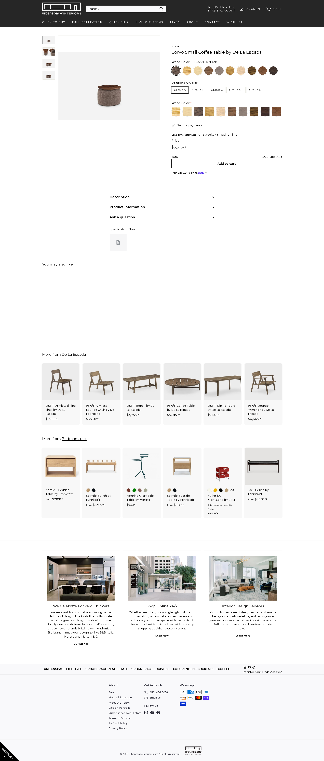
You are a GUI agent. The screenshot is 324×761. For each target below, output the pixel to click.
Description (120, 197)
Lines (175, 22)
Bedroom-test (74, 439)
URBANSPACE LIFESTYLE (63, 669)
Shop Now (163, 636)
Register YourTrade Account (221, 9)
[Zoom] (109, 86)
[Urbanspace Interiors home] (194, 751)
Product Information (127, 207)
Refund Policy (118, 723)
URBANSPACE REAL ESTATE (106, 669)
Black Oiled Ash (176, 70)
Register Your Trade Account (262, 672)
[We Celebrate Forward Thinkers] (81, 578)
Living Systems (149, 22)
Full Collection (87, 22)
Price (175, 140)
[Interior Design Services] (243, 578)
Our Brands (82, 644)
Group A (180, 90)
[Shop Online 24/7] (162, 578)
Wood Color (194, 62)
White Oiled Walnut (262, 70)
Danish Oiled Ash (187, 70)
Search (113, 692)
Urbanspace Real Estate (125, 713)
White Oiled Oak (241, 70)
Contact (212, 22)
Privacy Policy (118, 728)
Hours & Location (120, 697)
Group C (217, 90)
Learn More (244, 636)
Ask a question (122, 217)
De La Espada (74, 354)
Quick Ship (119, 22)
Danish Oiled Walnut (251, 70)
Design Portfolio (119, 707)
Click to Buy (53, 22)
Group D (255, 90)
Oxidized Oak (219, 70)
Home (175, 46)
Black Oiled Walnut (273, 70)
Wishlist (234, 22)
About (192, 22)
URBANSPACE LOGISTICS (150, 669)
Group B (198, 90)
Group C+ (236, 90)
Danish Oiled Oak (230, 70)
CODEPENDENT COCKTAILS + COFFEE (201, 669)
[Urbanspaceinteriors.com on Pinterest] (158, 712)
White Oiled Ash (197, 70)
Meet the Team (119, 702)
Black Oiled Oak (208, 70)
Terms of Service (120, 718)
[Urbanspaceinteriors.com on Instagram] (146, 712)
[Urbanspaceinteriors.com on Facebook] (152, 712)
